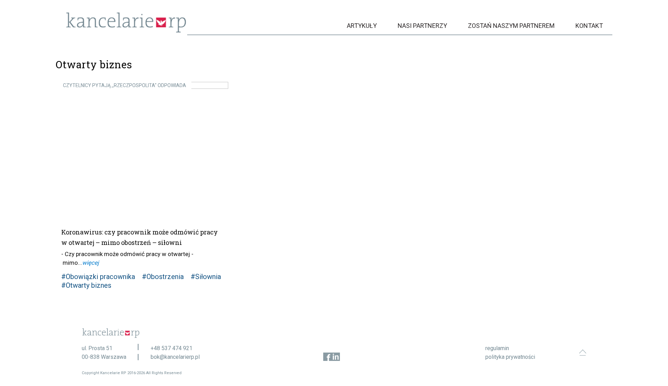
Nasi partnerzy (422, 25)
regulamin (497, 348)
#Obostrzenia (163, 276)
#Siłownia (206, 276)
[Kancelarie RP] (126, 31)
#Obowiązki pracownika (98, 276)
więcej (90, 262)
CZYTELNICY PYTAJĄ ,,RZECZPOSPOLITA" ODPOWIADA (124, 85)
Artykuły (362, 25)
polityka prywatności (510, 357)
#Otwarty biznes (86, 285)
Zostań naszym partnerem (511, 25)
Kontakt (589, 25)
